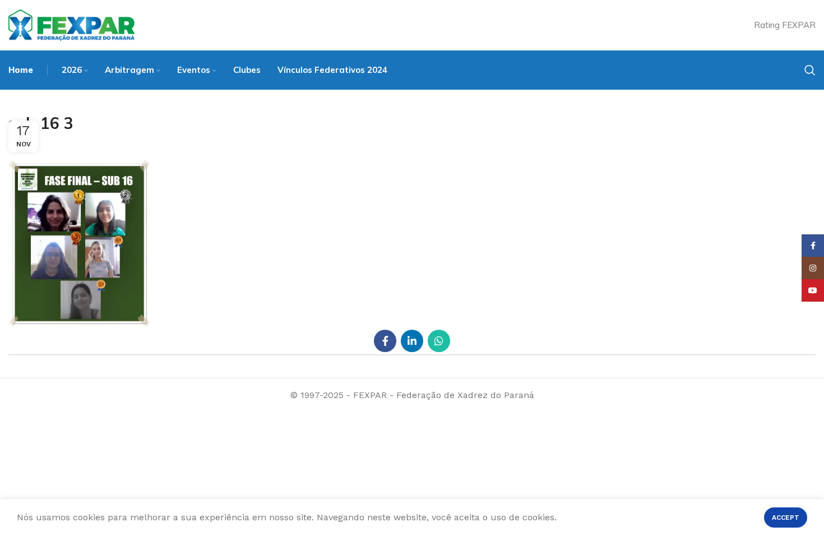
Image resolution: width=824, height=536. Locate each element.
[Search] (810, 70)
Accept (785, 517)
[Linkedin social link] (412, 341)
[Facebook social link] (385, 341)
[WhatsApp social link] (439, 341)
